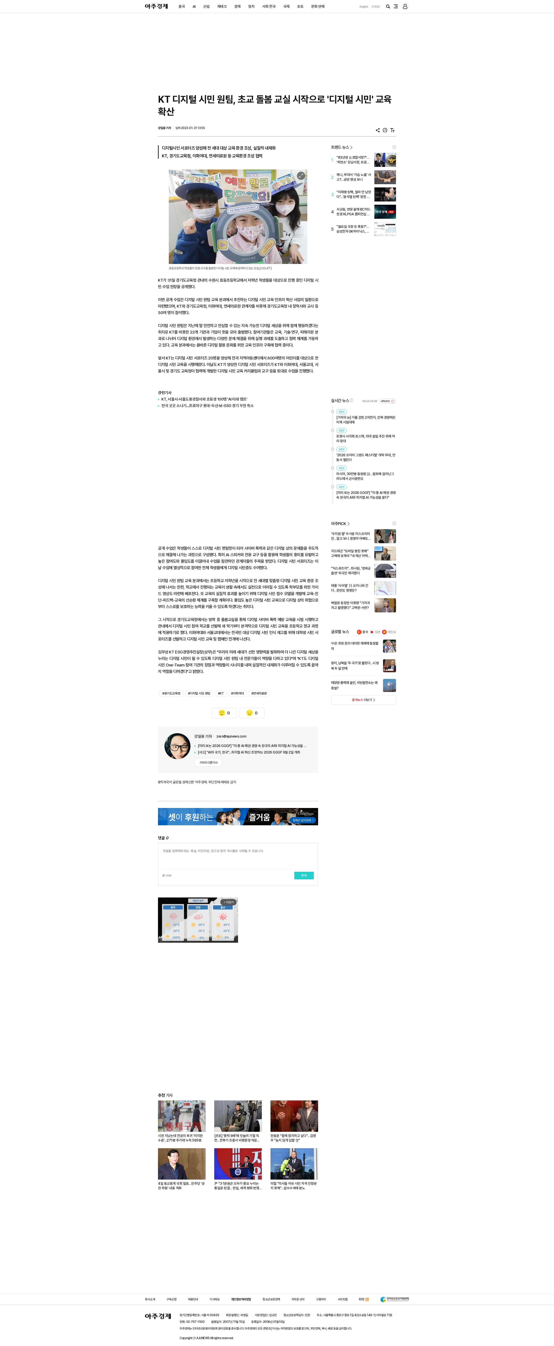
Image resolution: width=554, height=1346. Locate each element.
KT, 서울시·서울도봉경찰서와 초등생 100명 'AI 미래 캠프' (204, 399)
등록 (304, 875)
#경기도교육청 (171, 693)
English (364, 6)
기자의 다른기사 (208, 762)
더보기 (351, 701)
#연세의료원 (259, 693)
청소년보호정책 (271, 1299)
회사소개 (150, 1299)
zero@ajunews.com (231, 736)
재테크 (222, 6)
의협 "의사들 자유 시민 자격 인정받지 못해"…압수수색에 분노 (294, 1186)
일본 (378, 632)
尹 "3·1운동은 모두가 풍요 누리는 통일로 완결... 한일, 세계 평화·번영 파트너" (236, 1186)
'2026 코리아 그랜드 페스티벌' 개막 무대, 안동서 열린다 (365, 457)
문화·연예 (318, 6)
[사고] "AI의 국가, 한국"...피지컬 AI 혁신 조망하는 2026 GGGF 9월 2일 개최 (249, 752)
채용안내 (193, 1299)
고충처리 (321, 1299)
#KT (221, 693)
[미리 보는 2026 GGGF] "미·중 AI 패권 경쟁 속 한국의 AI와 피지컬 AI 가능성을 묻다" (253, 746)
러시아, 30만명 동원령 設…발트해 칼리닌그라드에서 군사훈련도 (365, 476)
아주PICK (338, 523)
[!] (394, 147)
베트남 (392, 632)
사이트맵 (343, 1299)
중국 (182, 6)
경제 (237, 6)
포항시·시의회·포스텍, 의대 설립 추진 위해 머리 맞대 (365, 438)
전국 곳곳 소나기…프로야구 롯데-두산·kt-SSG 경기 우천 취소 (207, 405)
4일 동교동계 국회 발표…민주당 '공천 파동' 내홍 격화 (181, 1186)
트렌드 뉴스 (340, 147)
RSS (361, 1299)
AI (194, 6)
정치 (251, 6)
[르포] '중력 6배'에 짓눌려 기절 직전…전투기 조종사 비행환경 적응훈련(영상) (237, 1138)
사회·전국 (269, 6)
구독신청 (171, 1299)
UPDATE (385, 401)
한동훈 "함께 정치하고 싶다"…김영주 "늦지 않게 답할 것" (293, 1138)
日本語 (376, 6)
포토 (300, 6)
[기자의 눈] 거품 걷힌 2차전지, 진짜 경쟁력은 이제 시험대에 (366, 419)
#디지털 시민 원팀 (199, 693)
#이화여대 (237, 693)
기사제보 (214, 1299)
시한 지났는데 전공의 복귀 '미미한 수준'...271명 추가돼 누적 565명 (180, 1138)
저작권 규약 (297, 1299)
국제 (286, 6)
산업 (206, 6)
